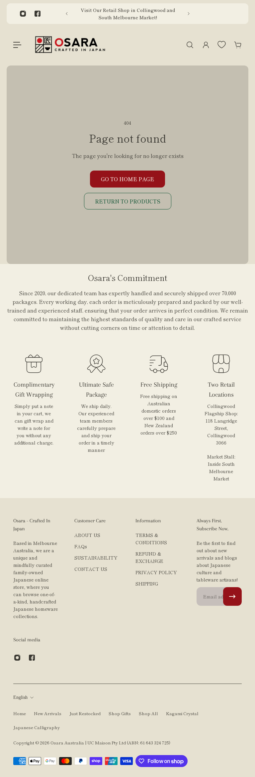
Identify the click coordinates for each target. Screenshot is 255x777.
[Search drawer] (190, 45)
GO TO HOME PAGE (127, 179)
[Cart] (238, 45)
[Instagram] (23, 13)
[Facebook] (37, 13)
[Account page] (206, 45)
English (20, 697)
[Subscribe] (232, 596)
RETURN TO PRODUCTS (127, 201)
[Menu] (17, 45)
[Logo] (70, 45)
